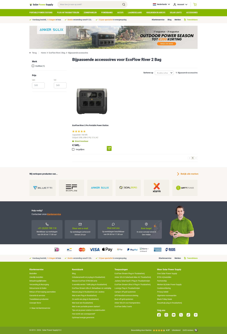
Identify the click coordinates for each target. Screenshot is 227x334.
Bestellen (33, 273)
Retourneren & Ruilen (38, 288)
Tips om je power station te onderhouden (88, 310)
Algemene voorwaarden (166, 295)
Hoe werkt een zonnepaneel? (83, 314)
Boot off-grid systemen (124, 299)
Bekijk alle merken (189, 174)
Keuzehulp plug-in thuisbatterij (169, 303)
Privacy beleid (162, 292)
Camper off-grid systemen (125, 292)
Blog (169, 20)
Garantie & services (37, 295)
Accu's (120, 12)
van (33, 80)
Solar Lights (176, 12)
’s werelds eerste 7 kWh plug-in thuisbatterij (89, 284)
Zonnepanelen (90, 12)
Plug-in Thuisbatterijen (68, 12)
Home (43, 53)
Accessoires (192, 12)
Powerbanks (107, 12)
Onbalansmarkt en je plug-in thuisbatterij (88, 277)
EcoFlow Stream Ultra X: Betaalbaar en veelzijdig (91, 288)
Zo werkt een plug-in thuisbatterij (85, 299)
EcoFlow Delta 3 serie (123, 306)
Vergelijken (80, 149)
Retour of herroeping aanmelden (42, 292)
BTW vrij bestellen (164, 277)
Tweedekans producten (38, 299)
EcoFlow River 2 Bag (57, 53)
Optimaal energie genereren (83, 317)
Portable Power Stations (40, 12)
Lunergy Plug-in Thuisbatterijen (127, 288)
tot (55, 80)
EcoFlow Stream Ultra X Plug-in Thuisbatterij (132, 284)
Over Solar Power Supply (167, 273)
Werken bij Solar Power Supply (169, 284)
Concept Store (35, 303)
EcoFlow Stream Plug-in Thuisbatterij (130, 273)
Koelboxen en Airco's (155, 12)
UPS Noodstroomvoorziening (126, 295)
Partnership (162, 281)
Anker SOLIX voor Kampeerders (127, 303)
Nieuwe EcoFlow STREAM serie (84, 281)
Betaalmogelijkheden (37, 281)
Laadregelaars (135, 12)
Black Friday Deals (164, 299)
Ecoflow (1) (40, 66)
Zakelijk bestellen (36, 277)
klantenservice (54, 214)
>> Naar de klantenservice (39, 308)
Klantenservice (158, 20)
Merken (178, 20)
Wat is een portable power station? (86, 306)
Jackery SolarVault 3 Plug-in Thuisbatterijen (132, 281)
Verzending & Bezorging (39, 284)
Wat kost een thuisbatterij (82, 303)
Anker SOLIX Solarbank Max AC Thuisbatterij (133, 277)
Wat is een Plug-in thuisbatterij (84, 295)
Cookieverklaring (164, 288)
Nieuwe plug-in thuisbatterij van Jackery (88, 292)
